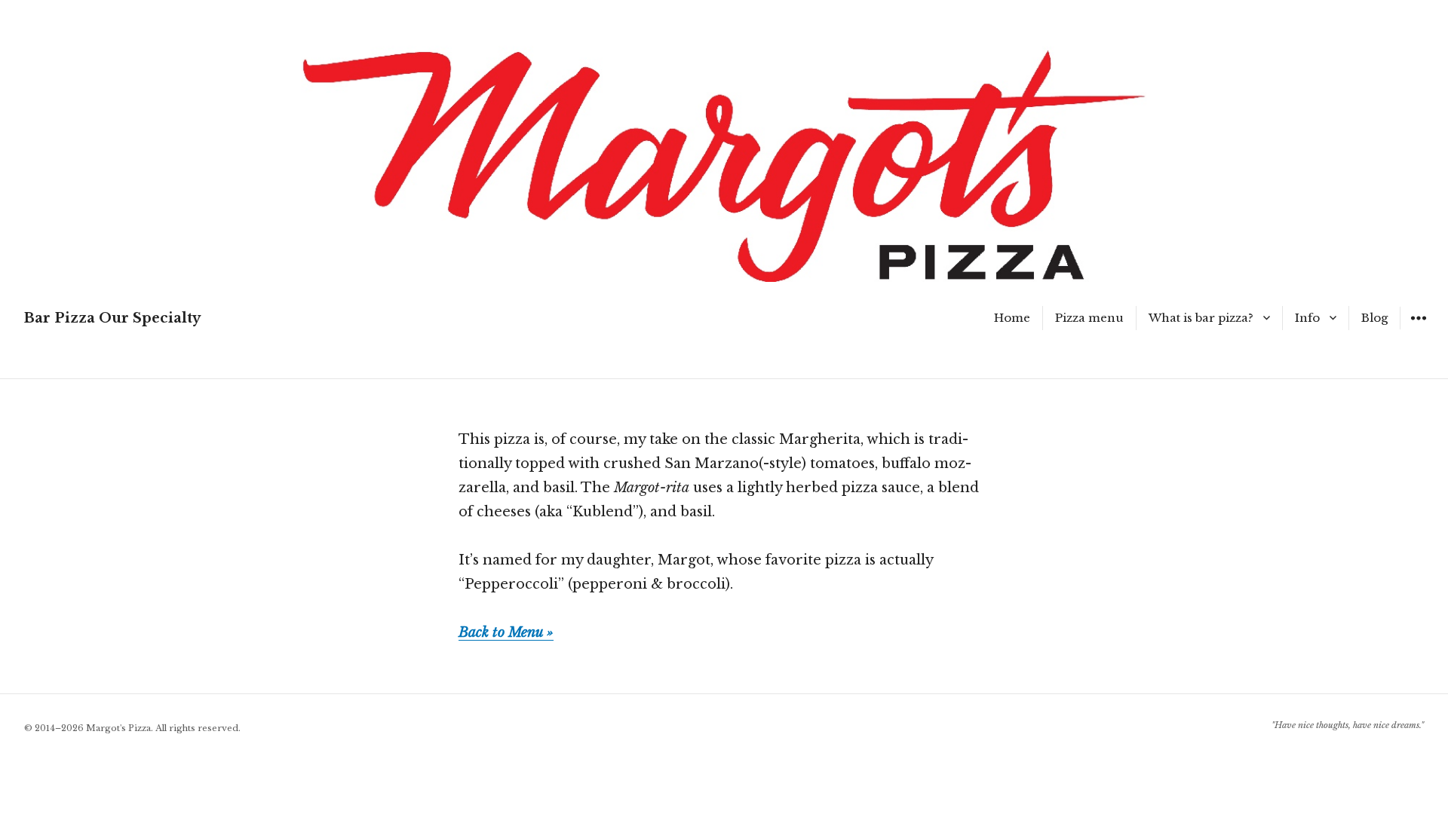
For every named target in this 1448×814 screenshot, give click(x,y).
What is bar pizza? (1201, 318)
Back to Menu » (506, 632)
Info (1307, 318)
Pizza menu (1089, 318)
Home (1012, 318)
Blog (1374, 318)
